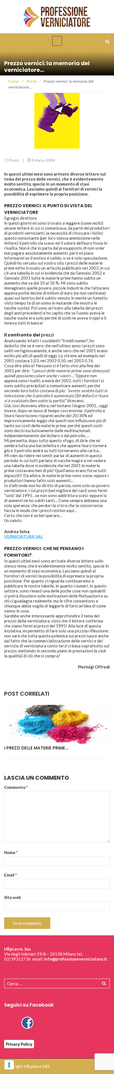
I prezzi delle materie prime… (36, 748)
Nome (11, 852)
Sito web (12, 897)
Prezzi (14, 160)
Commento (16, 787)
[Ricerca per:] (57, 983)
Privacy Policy (19, 1044)
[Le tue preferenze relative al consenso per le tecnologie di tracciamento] (9, 1065)
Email (10, 874)
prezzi (47, 335)
